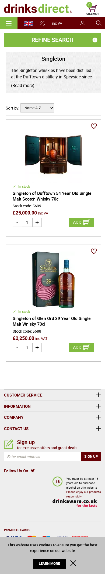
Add (77, 222)
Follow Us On (16, 470)
